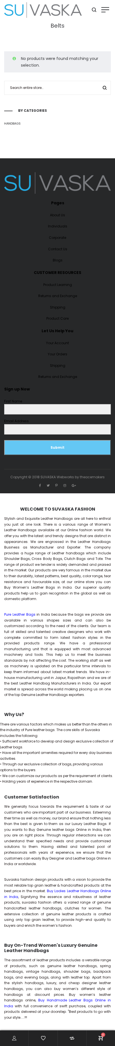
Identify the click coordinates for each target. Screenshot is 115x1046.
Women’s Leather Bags (34, 587)
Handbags (12, 123)
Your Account (57, 343)
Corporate (57, 237)
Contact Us (57, 249)
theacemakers (92, 477)
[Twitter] (48, 485)
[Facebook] (40, 485)
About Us (57, 215)
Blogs (58, 260)
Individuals (57, 226)
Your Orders (57, 354)
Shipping (57, 307)
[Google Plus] (74, 485)
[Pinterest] (56, 485)
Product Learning (57, 284)
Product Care (57, 318)
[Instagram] (64, 485)
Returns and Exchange (57, 295)
